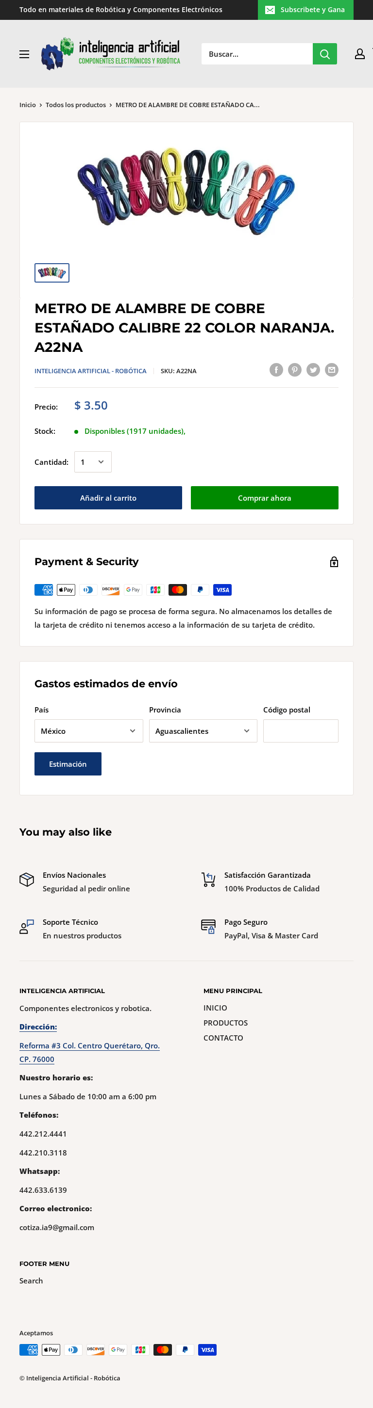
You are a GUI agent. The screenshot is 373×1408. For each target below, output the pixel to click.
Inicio (27, 104)
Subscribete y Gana (313, 9)
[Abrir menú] (24, 54)
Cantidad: (51, 462)
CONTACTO (223, 1038)
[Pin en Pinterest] (295, 369)
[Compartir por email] (332, 369)
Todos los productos (76, 104)
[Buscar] (325, 53)
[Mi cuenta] (360, 53)
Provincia (165, 709)
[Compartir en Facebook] (276, 369)
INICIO (215, 1007)
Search (31, 1280)
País (41, 709)
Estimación (68, 764)
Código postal (286, 709)
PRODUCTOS (225, 1023)
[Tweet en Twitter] (313, 369)
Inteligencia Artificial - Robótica (90, 370)
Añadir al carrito (108, 498)
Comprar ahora (264, 498)
